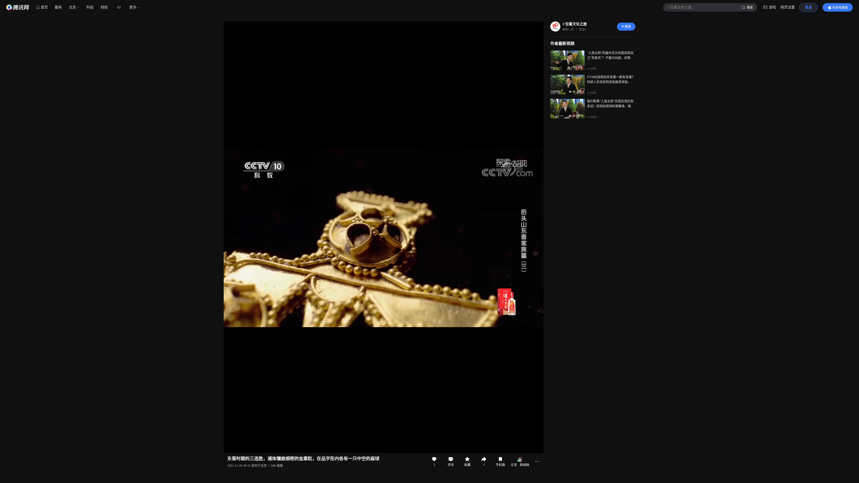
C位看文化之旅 (575, 24)
